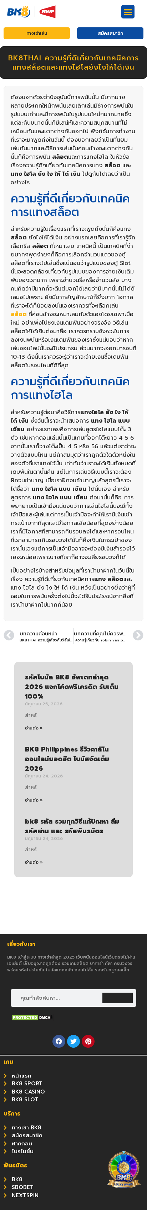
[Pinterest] (88, 1041)
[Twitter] (73, 1041)
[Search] (117, 998)
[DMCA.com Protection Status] (32, 1019)
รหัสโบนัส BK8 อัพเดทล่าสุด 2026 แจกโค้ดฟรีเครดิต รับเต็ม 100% (71, 686)
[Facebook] (58, 1041)
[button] (128, 11)
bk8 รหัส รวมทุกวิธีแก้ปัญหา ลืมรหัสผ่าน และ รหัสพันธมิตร (72, 826)
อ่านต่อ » (34, 728)
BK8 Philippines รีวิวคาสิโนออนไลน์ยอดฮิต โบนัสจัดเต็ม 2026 (67, 759)
